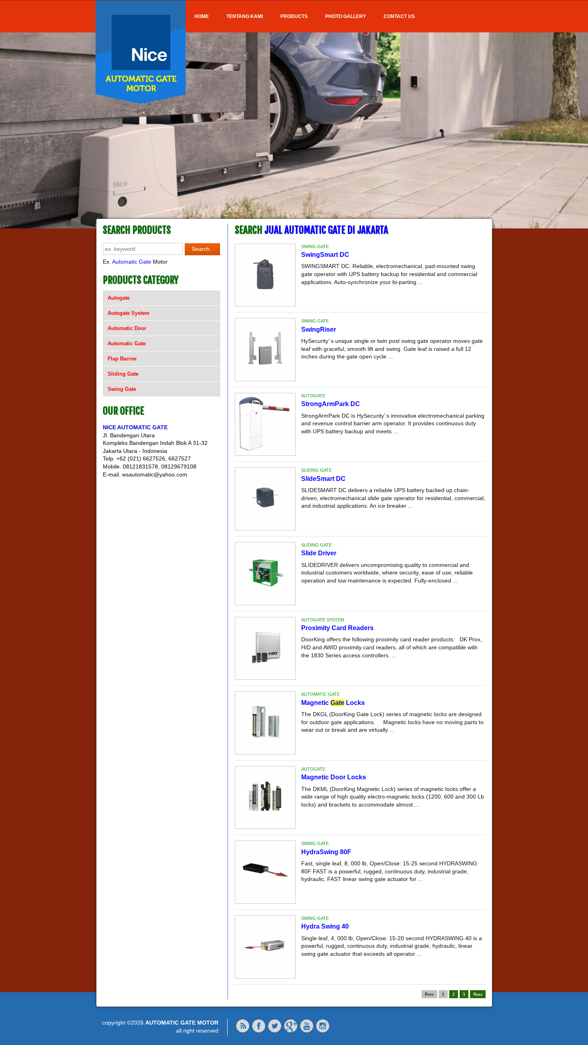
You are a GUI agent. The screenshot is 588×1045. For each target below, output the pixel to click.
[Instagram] (323, 1031)
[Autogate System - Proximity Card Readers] (265, 674)
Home (201, 16)
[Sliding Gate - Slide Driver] (265, 599)
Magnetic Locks (333, 702)
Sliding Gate (123, 374)
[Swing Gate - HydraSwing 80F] (265, 897)
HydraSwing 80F (326, 852)
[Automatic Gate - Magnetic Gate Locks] (265, 748)
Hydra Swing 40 (325, 926)
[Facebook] (259, 1031)
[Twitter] (275, 1031)
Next (477, 994)
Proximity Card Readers (337, 628)
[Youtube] (307, 1031)
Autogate (119, 298)
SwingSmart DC (325, 254)
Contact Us (399, 16)
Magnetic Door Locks (333, 777)
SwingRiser (318, 329)
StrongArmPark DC (330, 403)
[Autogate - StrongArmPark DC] (265, 449)
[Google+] (291, 1031)
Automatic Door (127, 328)
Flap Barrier (122, 359)
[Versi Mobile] (243, 1031)
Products (294, 16)
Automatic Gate (131, 261)
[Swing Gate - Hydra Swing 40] (265, 972)
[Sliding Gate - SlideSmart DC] (265, 524)
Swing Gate (122, 389)
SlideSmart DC (323, 478)
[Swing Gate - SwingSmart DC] (265, 300)
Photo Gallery (345, 16)
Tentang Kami (244, 16)
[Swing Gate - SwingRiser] (265, 375)
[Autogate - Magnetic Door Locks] (265, 823)
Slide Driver (318, 553)
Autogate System (129, 313)
